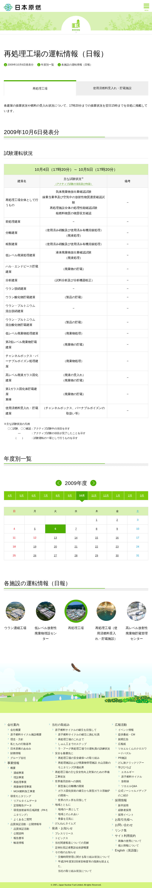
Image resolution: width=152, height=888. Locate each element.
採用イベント (126, 814)
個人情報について (128, 845)
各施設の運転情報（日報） (76, 64)
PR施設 (122, 757)
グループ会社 (18, 757)
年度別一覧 (47, 64)
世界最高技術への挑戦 (68, 781)
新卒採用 (123, 805)
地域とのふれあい (68, 814)
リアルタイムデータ (25, 800)
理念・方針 (16, 739)
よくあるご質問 (23, 819)
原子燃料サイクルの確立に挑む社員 (79, 734)
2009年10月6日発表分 (21, 64)
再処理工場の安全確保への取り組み (79, 757)
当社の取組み (61, 724)
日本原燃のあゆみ (20, 748)
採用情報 (121, 800)
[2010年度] (93, 483)
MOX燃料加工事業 (24, 791)
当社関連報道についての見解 (72, 842)
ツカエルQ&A (129, 786)
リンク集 (121, 830)
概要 (13, 767)
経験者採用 (124, 810)
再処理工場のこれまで (71, 739)
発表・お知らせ (62, 828)
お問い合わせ (124, 825)
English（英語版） (127, 850)
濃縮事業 (19, 772)
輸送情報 (19, 842)
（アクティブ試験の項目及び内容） (73, 184)
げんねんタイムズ (65, 823)
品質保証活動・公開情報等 (26, 824)
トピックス (61, 838)
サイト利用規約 (125, 835)
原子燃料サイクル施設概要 (26, 734)
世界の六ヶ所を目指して (72, 800)
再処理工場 (40, 88)
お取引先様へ (124, 819)
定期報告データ (23, 805)
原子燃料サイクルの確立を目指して (76, 729)
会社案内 (13, 724)
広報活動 (121, 724)
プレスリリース (64, 833)
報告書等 (19, 838)
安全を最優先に (64, 753)
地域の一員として (68, 809)
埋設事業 (19, 777)
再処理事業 (20, 782)
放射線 (125, 781)
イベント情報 (126, 729)
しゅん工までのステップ (72, 743)
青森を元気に (66, 818)
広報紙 (122, 743)
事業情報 (76, 30)
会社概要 (15, 729)
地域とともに (63, 804)
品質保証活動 (21, 828)
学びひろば (124, 767)
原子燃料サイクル (131, 776)
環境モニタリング (20, 796)
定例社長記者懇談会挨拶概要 (72, 847)
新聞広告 (123, 739)
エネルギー (127, 771)
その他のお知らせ (65, 852)
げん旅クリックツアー (131, 762)
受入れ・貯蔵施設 (112, 88)
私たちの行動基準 (20, 743)
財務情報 (15, 753)
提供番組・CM (126, 734)
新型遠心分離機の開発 (71, 786)
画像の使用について (129, 840)
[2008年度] (59, 483)
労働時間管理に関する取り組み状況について (84, 856)
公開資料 (19, 833)
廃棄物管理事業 (23, 786)
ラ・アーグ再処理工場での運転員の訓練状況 (84, 748)
